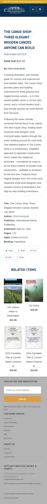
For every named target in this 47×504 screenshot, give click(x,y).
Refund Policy (9, 426)
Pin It (35, 251)
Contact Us (8, 419)
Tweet (10, 251)
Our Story (7, 449)
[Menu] (33, 9)
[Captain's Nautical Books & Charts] (14, 11)
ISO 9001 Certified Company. (30, 483)
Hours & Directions (10, 422)
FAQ (5, 434)
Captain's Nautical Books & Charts (22, 494)
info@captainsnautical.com (13, 479)
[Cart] (40, 9)
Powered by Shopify (11, 498)
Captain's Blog (9, 457)
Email (21, 257)
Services (7, 430)
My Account (8, 438)
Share (23, 251)
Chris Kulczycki (16, 68)
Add (9, 257)
